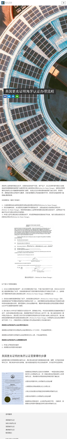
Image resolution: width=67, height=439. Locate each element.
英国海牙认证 (10, 426)
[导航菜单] (64, 2)
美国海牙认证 (10, 420)
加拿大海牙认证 (11, 423)
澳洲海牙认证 (10, 430)
